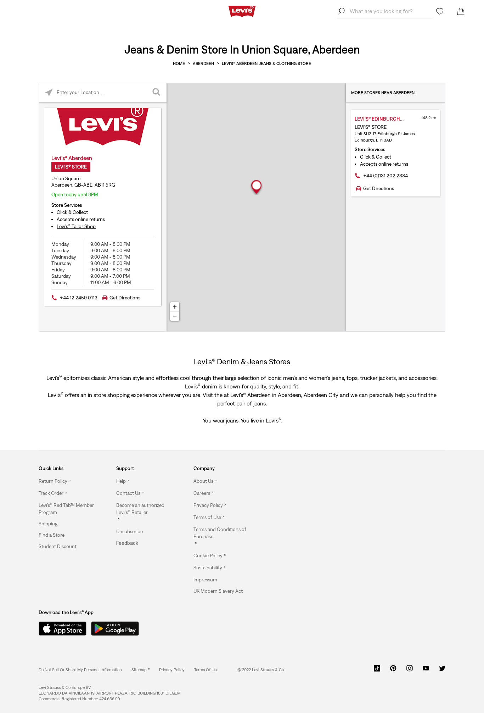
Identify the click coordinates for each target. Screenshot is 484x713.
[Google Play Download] (115, 628)
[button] (68, 509)
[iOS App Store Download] (60, 628)
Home (179, 63)
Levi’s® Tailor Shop (76, 226)
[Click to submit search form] (157, 93)
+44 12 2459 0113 (78, 297)
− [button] (175, 316)
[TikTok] (377, 671)
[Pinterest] (393, 671)
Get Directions (124, 297)
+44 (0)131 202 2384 (385, 175)
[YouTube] (426, 671)
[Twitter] (442, 671)
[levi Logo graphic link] (242, 10)
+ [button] (175, 306)
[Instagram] (409, 671)
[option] (68, 481)
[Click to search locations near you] (48, 93)
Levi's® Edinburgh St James (386, 119)
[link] (140, 669)
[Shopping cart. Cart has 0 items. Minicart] (461, 11)
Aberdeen (203, 63)
